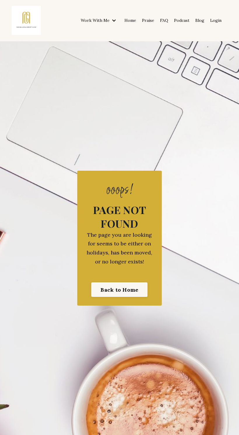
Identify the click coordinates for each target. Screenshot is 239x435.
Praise (148, 20)
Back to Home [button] (119, 289)
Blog (199, 20)
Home (130, 20)
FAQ (164, 20)
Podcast (181, 20)
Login (216, 20)
